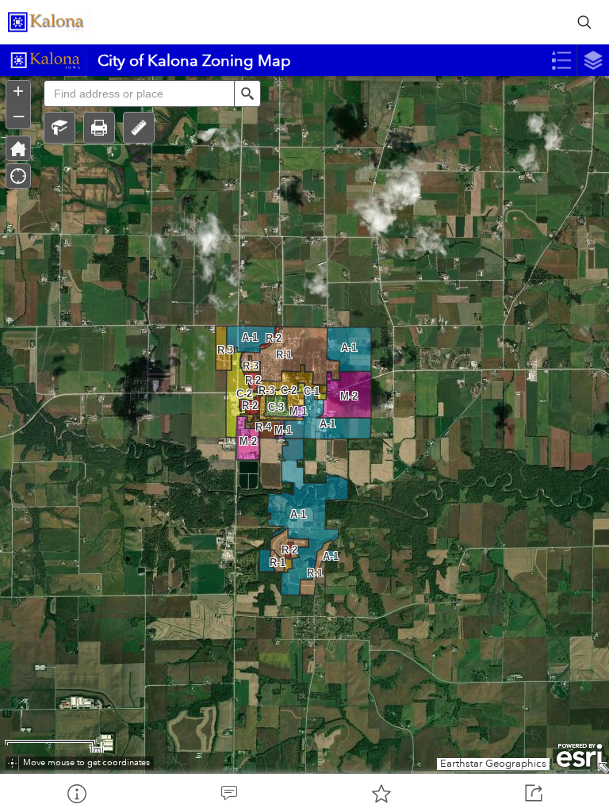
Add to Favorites (380, 793)
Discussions (228, 793)
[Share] (533, 793)
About (76, 793)
